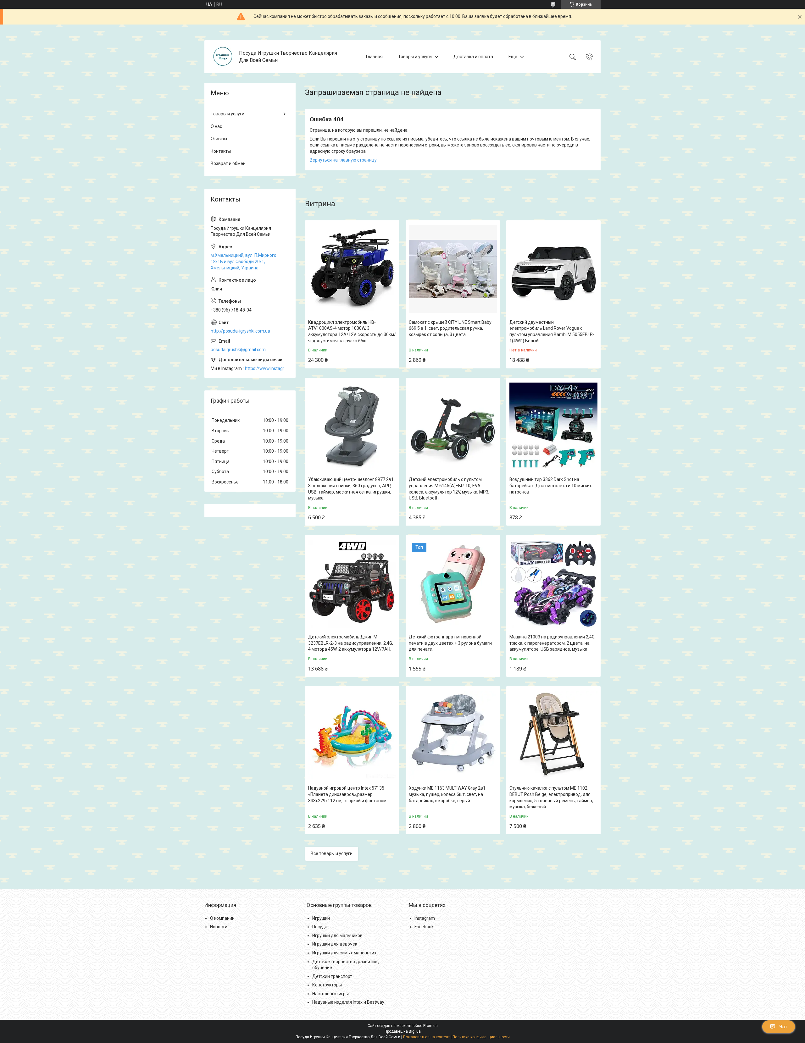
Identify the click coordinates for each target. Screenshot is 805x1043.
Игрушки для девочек (334, 943)
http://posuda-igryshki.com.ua (240, 331)
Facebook (424, 926)
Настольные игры (330, 993)
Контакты (221, 151)
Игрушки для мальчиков (337, 935)
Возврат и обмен (228, 163)
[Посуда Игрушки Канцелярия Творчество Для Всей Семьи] (222, 57)
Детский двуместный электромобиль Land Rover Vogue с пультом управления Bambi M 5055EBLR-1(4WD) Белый (551, 331)
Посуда (319, 926)
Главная (374, 56)
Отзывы (219, 138)
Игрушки (321, 918)
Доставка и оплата (473, 56)
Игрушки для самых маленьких (344, 952)
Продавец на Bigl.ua (403, 1031)
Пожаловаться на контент (426, 1037)
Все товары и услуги (332, 853)
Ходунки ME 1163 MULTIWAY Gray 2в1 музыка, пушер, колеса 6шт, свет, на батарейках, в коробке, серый (447, 794)
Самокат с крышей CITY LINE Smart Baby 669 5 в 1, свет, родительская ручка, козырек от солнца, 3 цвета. (450, 328)
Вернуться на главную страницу (343, 160)
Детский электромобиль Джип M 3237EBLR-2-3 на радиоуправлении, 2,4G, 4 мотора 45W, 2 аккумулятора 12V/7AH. (350, 643)
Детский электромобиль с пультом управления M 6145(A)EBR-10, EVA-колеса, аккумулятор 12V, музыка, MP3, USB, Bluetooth (449, 488)
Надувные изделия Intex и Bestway (348, 1002)
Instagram (424, 918)
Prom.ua (430, 1026)
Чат (783, 1026)
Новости (218, 926)
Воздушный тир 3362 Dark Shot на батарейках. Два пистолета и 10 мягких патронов (550, 485)
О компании (222, 918)
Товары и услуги (415, 56)
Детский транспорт (332, 976)
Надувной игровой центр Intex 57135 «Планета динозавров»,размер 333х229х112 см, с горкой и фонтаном (347, 794)
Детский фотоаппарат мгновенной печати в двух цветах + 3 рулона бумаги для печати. (450, 643)
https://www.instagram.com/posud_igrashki (267, 368)
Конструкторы (327, 984)
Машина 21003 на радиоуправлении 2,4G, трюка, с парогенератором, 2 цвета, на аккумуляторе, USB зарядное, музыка (552, 643)
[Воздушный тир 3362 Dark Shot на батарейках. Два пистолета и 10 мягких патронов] (553, 427)
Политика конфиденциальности (481, 1037)
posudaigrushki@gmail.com (238, 349)
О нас (216, 126)
